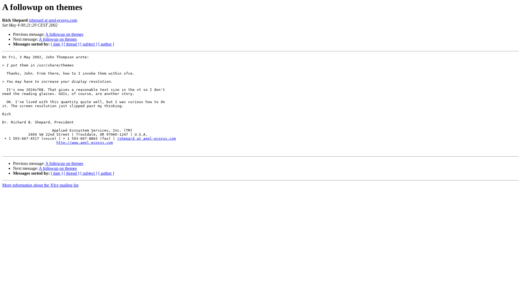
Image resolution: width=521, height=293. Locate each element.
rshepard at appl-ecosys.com (53, 20)
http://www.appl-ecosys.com (84, 143)
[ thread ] (71, 44)
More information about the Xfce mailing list (40, 185)
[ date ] (57, 44)
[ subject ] (88, 44)
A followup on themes (64, 34)
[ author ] (106, 44)
